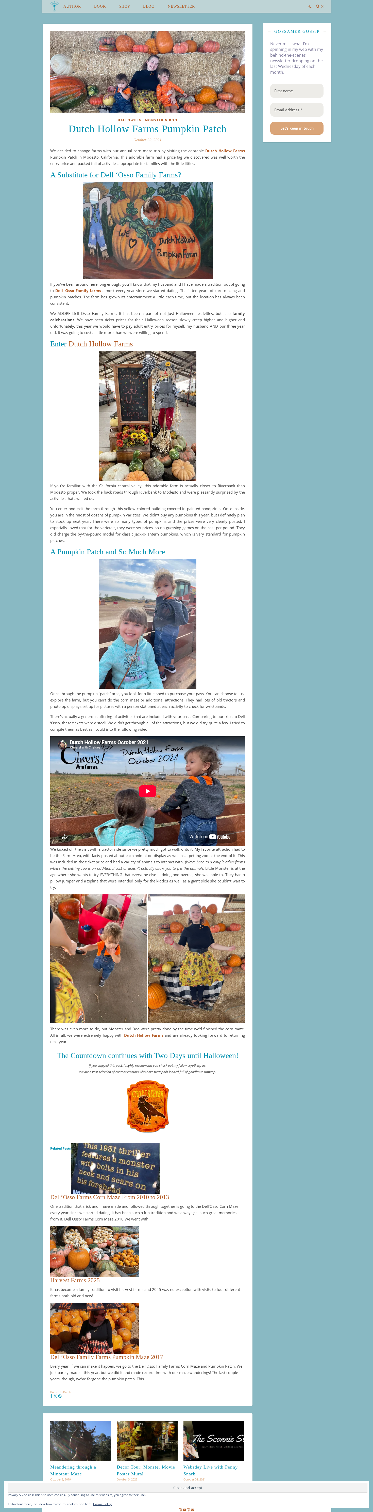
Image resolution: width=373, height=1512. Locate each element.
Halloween (130, 120)
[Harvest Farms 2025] (147, 1251)
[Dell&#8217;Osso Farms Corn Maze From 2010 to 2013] (147, 1168)
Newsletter (181, 6)
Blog (149, 6)
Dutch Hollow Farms (225, 150)
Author (72, 6)
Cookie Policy (102, 1504)
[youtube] (185, 1509)
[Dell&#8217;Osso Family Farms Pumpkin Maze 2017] (147, 1328)
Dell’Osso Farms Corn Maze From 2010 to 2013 (109, 1197)
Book (100, 6)
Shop (124, 6)
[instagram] (180, 1509)
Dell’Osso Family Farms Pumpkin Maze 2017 (106, 1357)
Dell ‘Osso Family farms (78, 290)
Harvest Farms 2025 (75, 1280)
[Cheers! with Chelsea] (54, 6)
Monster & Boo (161, 120)
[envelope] (192, 1509)
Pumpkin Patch (60, 1392)
